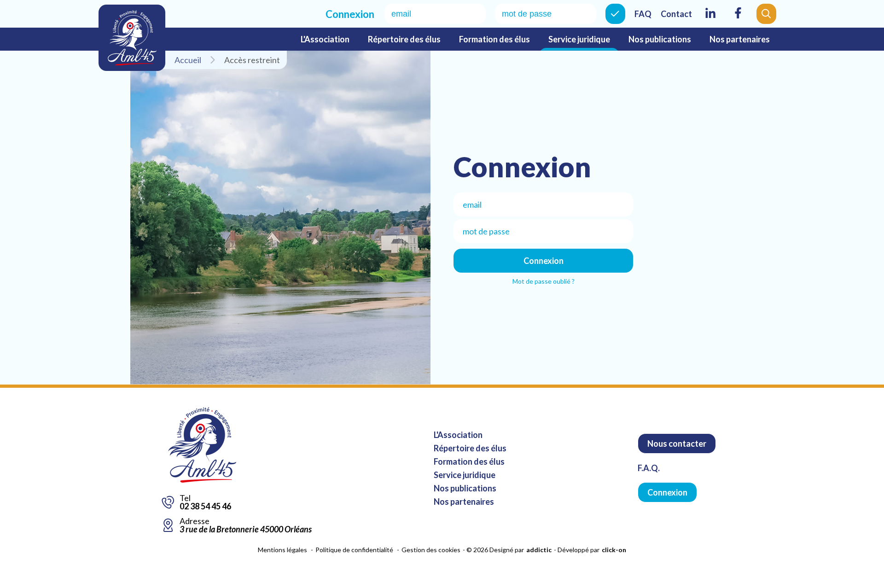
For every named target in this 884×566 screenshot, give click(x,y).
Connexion (615, 14)
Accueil (187, 60)
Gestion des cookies (430, 550)
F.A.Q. (649, 468)
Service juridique (579, 39)
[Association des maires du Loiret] (132, 38)
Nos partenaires (740, 39)
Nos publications (659, 39)
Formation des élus (494, 39)
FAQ (642, 14)
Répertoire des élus (404, 39)
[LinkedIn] (710, 19)
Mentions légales (282, 550)
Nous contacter (676, 443)
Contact (676, 14)
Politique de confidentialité (354, 550)
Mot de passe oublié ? (543, 281)
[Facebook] (738, 19)
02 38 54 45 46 (205, 506)
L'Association (325, 39)
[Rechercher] (766, 14)
